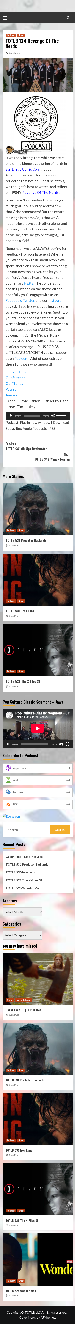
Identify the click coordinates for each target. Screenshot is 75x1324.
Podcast (11, 35)
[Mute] (53, 416)
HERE (28, 283)
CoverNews (27, 1317)
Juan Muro (14, 52)
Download (61, 422)
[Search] (68, 17)
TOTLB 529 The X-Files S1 (23, 681)
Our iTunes (14, 383)
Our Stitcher (15, 377)
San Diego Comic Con (22, 169)
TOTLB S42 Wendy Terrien (52, 457)
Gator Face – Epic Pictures (24, 856)
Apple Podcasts (35, 428)
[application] (38, 416)
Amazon (12, 395)
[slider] (62, 415)
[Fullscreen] (67, 744)
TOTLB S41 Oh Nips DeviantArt (26, 446)
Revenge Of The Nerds (40, 192)
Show (21, 35)
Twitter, (29, 300)
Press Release (23, 1000)
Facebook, (14, 300)
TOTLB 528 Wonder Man (23, 888)
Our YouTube (16, 372)
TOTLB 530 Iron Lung (20, 611)
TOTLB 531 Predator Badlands (26, 540)
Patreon (20, 358)
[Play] (11, 416)
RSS (52, 428)
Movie (9, 1000)
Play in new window (35, 422)
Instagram (56, 300)
